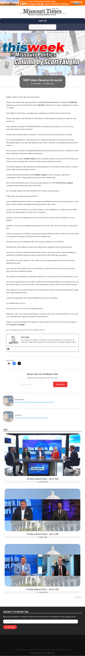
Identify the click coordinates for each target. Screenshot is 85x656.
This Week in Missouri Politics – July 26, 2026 (43, 479)
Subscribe (60, 384)
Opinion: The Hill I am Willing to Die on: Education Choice (34, 402)
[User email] (8, 349)
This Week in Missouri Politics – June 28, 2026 (42, 589)
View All (78, 597)
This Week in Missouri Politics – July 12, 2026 (42, 534)
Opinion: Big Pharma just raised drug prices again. (32, 418)
